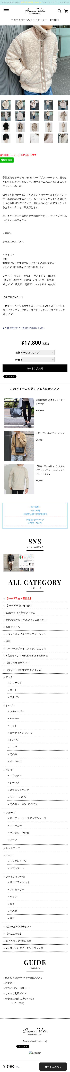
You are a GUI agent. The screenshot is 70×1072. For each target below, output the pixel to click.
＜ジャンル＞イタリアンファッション (26, 634)
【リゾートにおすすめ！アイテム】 (25, 669)
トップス (10, 705)
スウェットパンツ (19, 789)
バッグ (13, 896)
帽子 (12, 903)
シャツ (13, 746)
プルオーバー (17, 711)
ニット (13, 725)
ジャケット (16, 682)
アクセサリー (17, 889)
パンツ (9, 769)
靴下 (12, 918)
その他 (13, 754)
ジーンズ (14, 782)
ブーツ (13, 839)
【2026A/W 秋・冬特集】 (19, 605)
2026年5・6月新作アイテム (20, 612)
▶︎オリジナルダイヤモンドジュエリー (26, 948)
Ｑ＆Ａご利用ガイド (16, 993)
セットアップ (13, 848)
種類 (17, 352)
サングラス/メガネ (20, 882)
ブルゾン (14, 697)
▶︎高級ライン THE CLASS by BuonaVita (27, 655)
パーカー (14, 718)
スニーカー (16, 825)
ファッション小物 (15, 876)
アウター (10, 677)
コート (13, 689)
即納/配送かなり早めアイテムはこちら (26, 619)
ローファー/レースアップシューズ (28, 818)
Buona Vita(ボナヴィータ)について (23, 977)
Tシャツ (14, 739)
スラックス (16, 775)
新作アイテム (13, 626)
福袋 (8, 641)
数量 (17, 359)
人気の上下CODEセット (18, 926)
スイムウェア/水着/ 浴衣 (18, 941)
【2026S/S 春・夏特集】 (19, 598)
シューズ (10, 812)
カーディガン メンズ (21, 732)
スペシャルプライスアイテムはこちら (26, 648)
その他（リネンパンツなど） (25, 804)
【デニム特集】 (14, 933)
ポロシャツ (16, 761)
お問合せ (10, 982)
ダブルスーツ (17, 868)
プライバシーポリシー (17, 988)
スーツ (9, 855)
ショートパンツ (18, 796)
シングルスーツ (18, 860)
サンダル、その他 (19, 832)
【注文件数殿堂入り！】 (19, 662)
